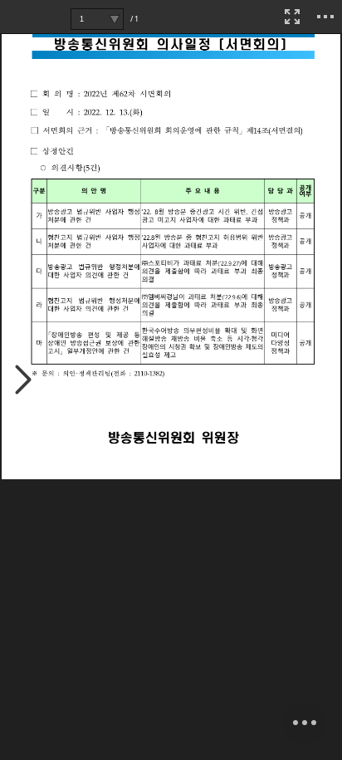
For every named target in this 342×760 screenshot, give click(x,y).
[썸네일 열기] (23, 381)
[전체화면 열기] (292, 16)
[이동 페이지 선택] (114, 19)
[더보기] (325, 16)
